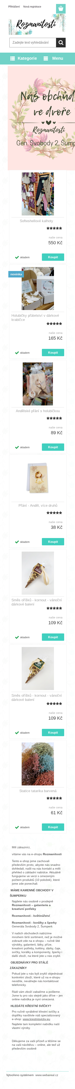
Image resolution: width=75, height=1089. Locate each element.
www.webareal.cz (46, 1075)
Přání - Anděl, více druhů (38, 506)
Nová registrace (32, 6)
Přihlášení (14, 6)
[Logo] (37, 24)
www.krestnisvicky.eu (36, 1019)
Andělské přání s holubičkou (38, 411)
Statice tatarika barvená (37, 791)
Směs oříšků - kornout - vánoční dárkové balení (36, 602)
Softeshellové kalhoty (36, 221)
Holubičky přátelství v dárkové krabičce (35, 318)
